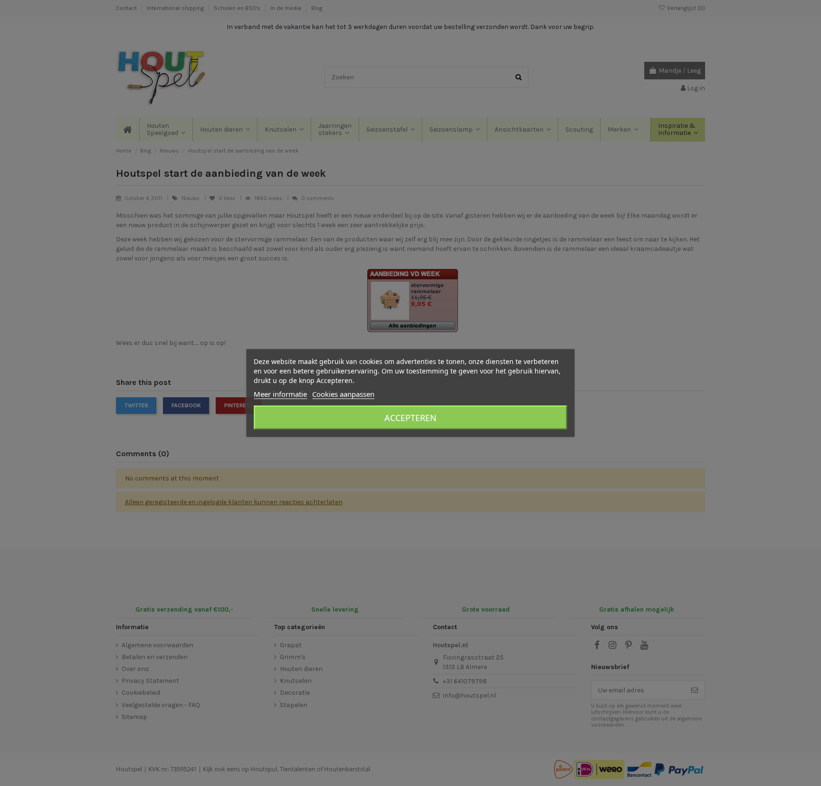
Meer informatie (280, 394)
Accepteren (410, 417)
